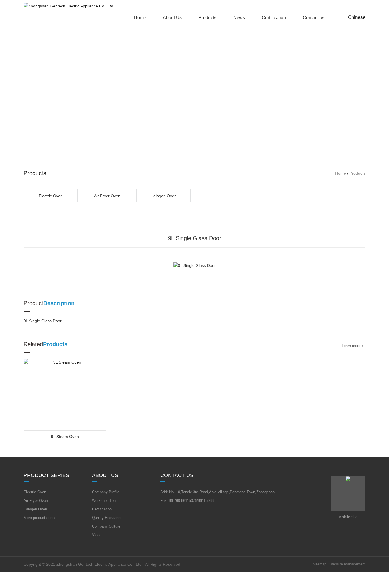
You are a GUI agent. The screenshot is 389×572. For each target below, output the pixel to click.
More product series (40, 518)
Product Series (46, 475)
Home (340, 173)
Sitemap (319, 564)
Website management (347, 564)
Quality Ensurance (107, 518)
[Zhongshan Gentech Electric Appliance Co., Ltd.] (69, 6)
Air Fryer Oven (107, 196)
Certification (102, 509)
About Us (172, 17)
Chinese (356, 17)
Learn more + (353, 346)
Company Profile (105, 492)
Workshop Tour (104, 500)
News (239, 17)
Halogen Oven (164, 196)
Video (96, 535)
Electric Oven (51, 196)
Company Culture (106, 526)
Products (207, 17)
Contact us (176, 475)
